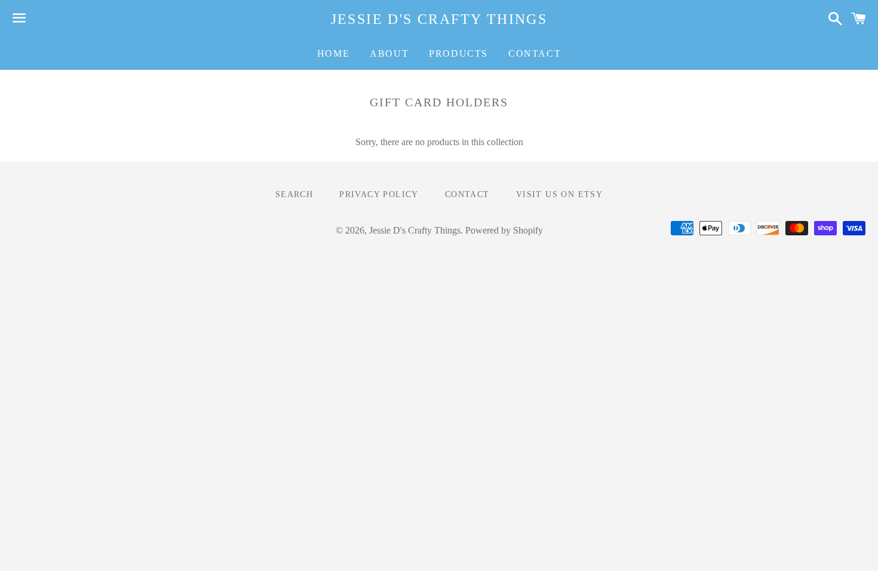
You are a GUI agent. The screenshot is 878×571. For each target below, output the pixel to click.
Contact (534, 53)
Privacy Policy (379, 194)
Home (333, 53)
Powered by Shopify (504, 230)
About (389, 53)
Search (294, 194)
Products (458, 53)
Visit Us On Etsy (559, 194)
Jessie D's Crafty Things (439, 19)
